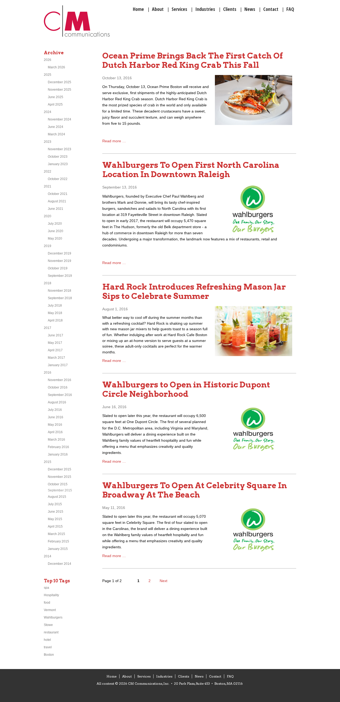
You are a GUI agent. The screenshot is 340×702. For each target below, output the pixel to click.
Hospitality (51, 595)
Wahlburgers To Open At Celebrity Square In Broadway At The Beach (194, 489)
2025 (47, 75)
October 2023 (57, 156)
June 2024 (55, 127)
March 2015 (56, 534)
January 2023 (58, 164)
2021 (47, 186)
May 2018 (55, 313)
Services (144, 676)
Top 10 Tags (57, 580)
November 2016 (59, 380)
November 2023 (59, 149)
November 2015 (59, 477)
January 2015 (58, 549)
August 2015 (57, 497)
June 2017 (55, 335)
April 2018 (55, 320)
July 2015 (55, 504)
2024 (47, 112)
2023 (47, 142)
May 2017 (55, 343)
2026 (47, 60)
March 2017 (56, 358)
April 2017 (55, 350)
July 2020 (55, 223)
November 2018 (59, 290)
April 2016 (55, 432)
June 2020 (55, 231)
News (199, 676)
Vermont (50, 610)
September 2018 (60, 298)
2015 (47, 462)
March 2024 (56, 134)
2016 (47, 372)
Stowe (48, 625)
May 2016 (55, 425)
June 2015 (55, 511)
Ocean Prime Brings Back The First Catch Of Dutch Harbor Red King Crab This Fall (192, 60)
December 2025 (59, 82)
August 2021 (57, 201)
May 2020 (55, 238)
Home (112, 676)
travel (48, 647)
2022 (47, 171)
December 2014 (59, 564)
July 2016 (55, 410)
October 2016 (57, 387)
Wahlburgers (53, 617)
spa (46, 588)
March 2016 (56, 439)
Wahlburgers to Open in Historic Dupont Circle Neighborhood (186, 389)
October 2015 (57, 484)
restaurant (51, 632)
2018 (47, 283)
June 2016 (55, 417)
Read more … (114, 141)
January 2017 (58, 365)
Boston (49, 655)
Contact (215, 676)
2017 (47, 328)
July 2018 (55, 305)
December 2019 (59, 253)
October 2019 (57, 268)
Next (163, 581)
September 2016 (60, 395)
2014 (47, 556)
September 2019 (60, 276)
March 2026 (56, 67)
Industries (164, 676)
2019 (47, 246)
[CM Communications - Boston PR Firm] (77, 35)
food (47, 602)
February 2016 (58, 447)
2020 (47, 216)
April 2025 (55, 104)
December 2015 (59, 469)
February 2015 (58, 541)
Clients (183, 676)
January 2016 (58, 454)
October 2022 (57, 179)
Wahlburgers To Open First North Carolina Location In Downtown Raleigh (190, 169)
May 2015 (55, 519)
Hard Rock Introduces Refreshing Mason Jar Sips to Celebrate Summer (194, 291)
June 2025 (55, 97)
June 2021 (55, 209)
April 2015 (55, 526)
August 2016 (57, 402)
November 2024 (59, 119)
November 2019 (59, 261)
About (127, 676)
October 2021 (57, 194)
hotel (47, 640)
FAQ (230, 676)
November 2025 (59, 89)
